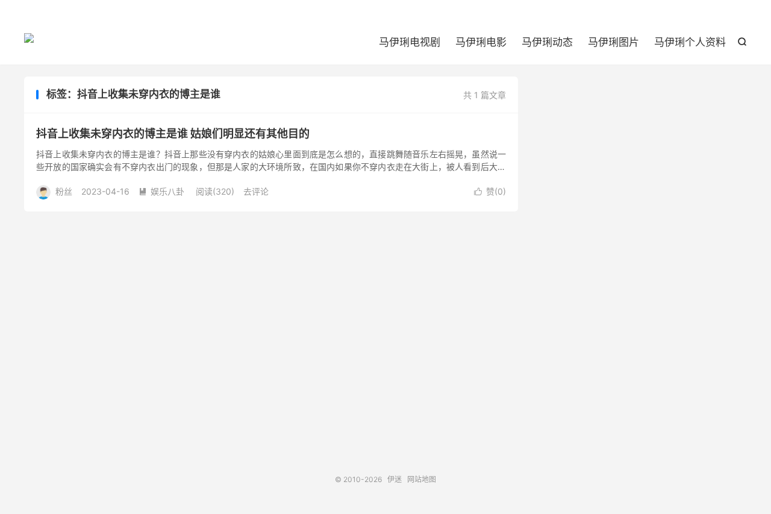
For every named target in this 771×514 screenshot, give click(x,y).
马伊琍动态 (547, 42)
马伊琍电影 (481, 42)
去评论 (256, 191)
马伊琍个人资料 (690, 42)
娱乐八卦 (161, 191)
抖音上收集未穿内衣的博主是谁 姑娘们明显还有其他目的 (173, 133)
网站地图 (421, 479)
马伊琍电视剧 (409, 42)
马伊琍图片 (613, 42)
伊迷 (29, 42)
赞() (490, 191)
